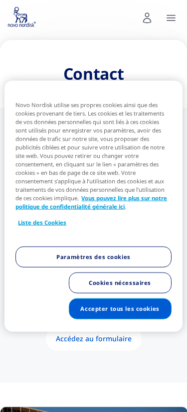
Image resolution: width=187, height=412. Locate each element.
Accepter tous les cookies (119, 308)
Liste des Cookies (42, 222)
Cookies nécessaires (120, 282)
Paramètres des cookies (93, 257)
